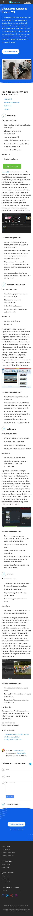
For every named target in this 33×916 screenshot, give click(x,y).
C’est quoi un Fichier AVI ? (13, 739)
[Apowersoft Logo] (14, 2)
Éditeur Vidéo (21, 753)
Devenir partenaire (6, 882)
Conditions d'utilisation (9, 909)
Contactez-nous (5, 879)
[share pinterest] (11, 895)
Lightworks (8, 106)
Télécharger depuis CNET (8, 855)
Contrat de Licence (22, 911)
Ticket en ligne (5, 867)
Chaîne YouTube (6, 849)
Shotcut (6, 109)
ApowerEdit (8, 99)
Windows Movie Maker (12, 102)
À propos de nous (6, 876)
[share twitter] (7, 895)
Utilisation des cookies (11, 911)
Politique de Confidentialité (23, 909)
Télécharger (14, 166)
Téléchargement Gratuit (10, 51)
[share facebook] (3, 895)
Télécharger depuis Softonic (8, 852)
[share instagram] (16, 895)
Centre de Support (6, 864)
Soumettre (10, 796)
